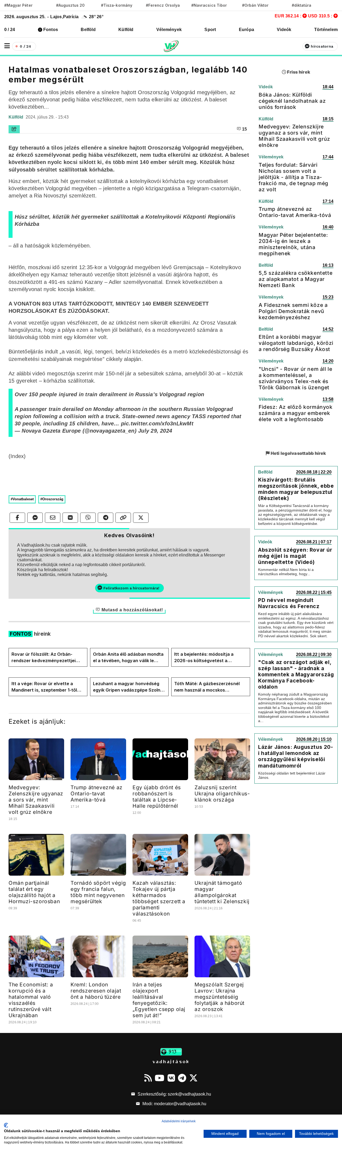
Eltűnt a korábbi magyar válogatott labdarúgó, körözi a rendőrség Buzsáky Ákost (296, 343)
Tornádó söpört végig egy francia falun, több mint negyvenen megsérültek (98, 892)
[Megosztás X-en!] (141, 518)
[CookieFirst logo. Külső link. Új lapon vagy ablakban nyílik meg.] (6, 1125)
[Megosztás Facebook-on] (17, 518)
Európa (246, 29)
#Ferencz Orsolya (163, 5)
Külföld (126, 29)
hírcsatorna (322, 46)
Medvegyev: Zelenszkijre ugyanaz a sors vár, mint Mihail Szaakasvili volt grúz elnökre (36, 799)
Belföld (88, 29)
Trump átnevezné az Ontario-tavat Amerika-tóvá (97, 793)
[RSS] (148, 1078)
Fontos (50, 29)
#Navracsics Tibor (209, 5)
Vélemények (169, 29)
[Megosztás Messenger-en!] (35, 518)
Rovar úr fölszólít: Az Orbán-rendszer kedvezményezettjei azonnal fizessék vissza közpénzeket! (43, 657)
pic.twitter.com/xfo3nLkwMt (157, 423)
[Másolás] (123, 518)
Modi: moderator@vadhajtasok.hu (173, 1103)
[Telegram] (182, 1078)
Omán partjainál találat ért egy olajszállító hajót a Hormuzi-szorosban (34, 892)
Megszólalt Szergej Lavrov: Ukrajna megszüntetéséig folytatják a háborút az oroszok (219, 996)
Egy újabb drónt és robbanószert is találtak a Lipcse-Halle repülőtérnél (157, 796)
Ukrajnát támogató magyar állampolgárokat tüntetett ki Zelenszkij (222, 892)
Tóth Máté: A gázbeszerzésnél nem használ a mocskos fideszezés (206, 687)
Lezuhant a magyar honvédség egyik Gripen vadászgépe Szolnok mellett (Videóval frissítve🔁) (129, 687)
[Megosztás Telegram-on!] (105, 518)
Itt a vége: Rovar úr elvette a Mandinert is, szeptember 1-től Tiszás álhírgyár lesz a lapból (44, 687)
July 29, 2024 (155, 431)
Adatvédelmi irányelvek (179, 1121)
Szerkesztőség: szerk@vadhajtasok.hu (174, 1094)
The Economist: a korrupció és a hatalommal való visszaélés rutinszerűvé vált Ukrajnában (31, 1000)
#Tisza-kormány (116, 5)
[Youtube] (159, 1078)
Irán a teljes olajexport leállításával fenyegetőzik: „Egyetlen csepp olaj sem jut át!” (159, 1000)
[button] (7, 45)
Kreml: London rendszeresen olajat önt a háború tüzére (96, 990)
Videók (284, 29)
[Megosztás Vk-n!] (70, 518)
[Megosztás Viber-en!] (88, 518)
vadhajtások (171, 1061)
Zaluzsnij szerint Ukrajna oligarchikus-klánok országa (222, 793)
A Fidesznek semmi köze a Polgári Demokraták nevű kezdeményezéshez (293, 311)
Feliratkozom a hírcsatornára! (131, 588)
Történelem (326, 29)
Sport (210, 29)
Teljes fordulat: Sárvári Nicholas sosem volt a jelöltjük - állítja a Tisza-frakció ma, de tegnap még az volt (293, 177)
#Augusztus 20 (70, 5)
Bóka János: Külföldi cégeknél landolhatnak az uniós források (292, 100)
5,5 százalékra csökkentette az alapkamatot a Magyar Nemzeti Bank (295, 279)
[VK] (171, 1078)
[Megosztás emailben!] (52, 518)
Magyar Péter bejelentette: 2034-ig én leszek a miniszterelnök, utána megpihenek (293, 244)
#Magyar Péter (18, 5)
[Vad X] (193, 1078)
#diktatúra (301, 5)
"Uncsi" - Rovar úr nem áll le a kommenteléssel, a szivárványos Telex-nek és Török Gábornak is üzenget (295, 378)
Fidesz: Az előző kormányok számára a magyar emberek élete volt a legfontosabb (296, 413)
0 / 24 (9, 29)
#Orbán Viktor (255, 5)
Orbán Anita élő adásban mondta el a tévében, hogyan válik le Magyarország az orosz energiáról (128, 657)
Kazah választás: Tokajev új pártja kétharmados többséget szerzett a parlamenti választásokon (159, 898)
